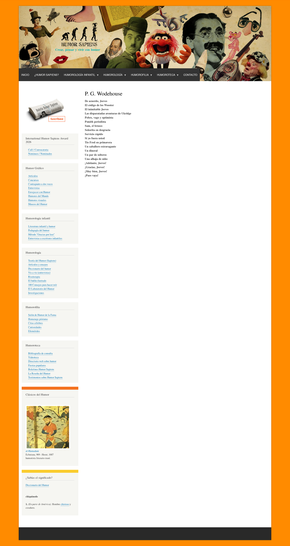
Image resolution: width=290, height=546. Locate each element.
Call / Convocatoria (38, 149)
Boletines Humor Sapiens (41, 369)
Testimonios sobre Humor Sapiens (45, 377)
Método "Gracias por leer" (41, 234)
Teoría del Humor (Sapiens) (42, 260)
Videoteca (33, 357)
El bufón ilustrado (37, 280)
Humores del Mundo (38, 196)
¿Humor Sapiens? (46, 75)
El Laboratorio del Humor (41, 288)
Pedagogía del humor (38, 230)
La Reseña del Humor (39, 373)
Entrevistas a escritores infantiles (45, 238)
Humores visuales (37, 200)
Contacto (190, 75)
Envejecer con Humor (39, 192)
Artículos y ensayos (38, 264)
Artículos (33, 176)
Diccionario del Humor (37, 485)
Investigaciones (36, 293)
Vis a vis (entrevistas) (39, 272)
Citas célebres (35, 323)
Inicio (25, 75)
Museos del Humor (37, 204)
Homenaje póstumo (38, 319)
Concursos (33, 180)
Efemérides (34, 331)
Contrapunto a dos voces (40, 184)
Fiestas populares (37, 365)
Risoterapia (34, 276)
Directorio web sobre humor (42, 361)
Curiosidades (34, 327)
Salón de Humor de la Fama (42, 315)
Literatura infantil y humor (41, 226)
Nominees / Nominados (40, 153)
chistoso (65, 504)
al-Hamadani (32, 451)
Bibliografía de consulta (40, 353)
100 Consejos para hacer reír (42, 284)
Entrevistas (34, 188)
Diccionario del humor (39, 268)
